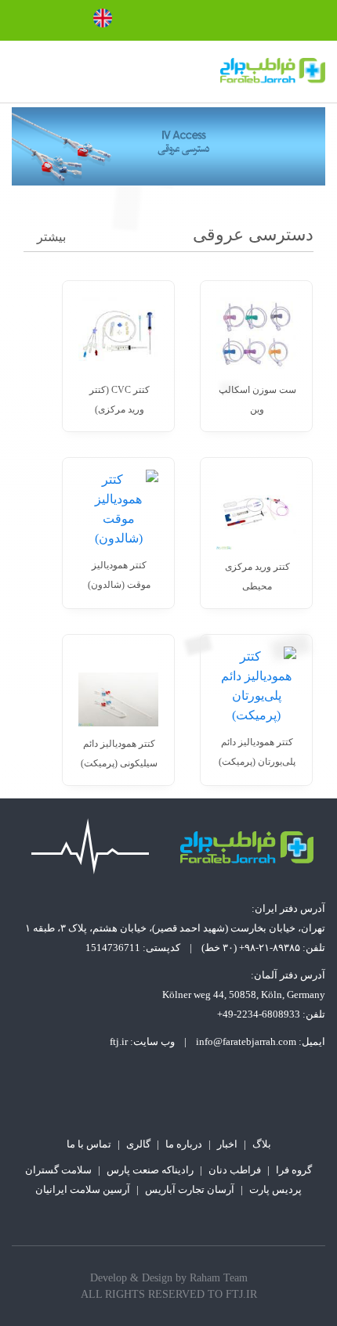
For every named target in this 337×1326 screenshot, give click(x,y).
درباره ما (183, 1144)
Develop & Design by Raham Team (169, 1278)
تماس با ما (89, 1144)
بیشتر (51, 236)
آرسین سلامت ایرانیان (82, 1189)
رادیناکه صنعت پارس (150, 1170)
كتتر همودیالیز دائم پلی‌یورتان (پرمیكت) (257, 752)
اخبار (227, 1144)
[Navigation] (18, 72)
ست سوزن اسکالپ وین (257, 399)
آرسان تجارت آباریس (189, 1189)
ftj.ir (119, 1041)
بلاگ (261, 1144)
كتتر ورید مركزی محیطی (257, 576)
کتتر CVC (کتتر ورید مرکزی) (119, 399)
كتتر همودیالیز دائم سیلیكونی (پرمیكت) (119, 753)
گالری (138, 1144)
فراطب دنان (234, 1170)
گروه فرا (294, 1170)
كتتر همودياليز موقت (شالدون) (119, 575)
